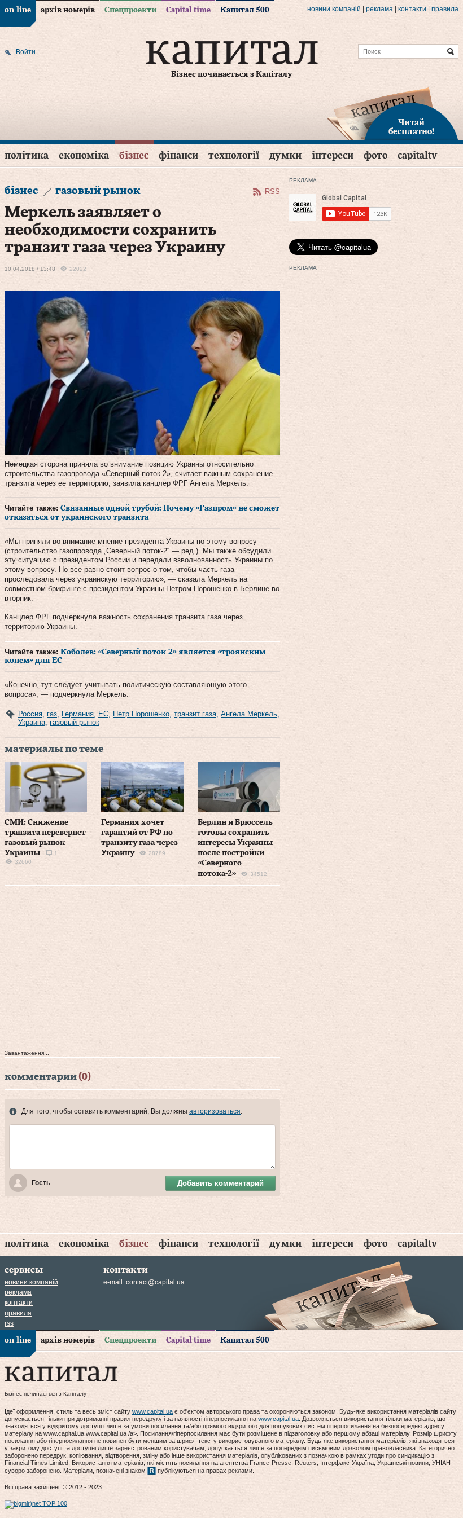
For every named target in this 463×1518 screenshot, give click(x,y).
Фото (375, 155)
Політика (27, 155)
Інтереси (332, 155)
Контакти (412, 9)
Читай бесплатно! (411, 127)
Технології (233, 155)
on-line (18, 10)
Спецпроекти (130, 10)
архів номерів (68, 10)
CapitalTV (417, 155)
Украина (31, 722)
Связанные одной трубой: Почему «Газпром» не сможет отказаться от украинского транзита (142, 512)
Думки (285, 155)
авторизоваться (215, 1111)
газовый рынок (74, 722)
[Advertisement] (142, 970)
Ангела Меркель (249, 714)
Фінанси (178, 155)
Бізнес (133, 155)
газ (52, 714)
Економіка (84, 155)
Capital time (188, 10)
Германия (78, 714)
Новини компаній (334, 9)
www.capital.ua (152, 1411)
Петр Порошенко (141, 714)
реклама (379, 9)
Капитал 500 (244, 10)
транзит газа (195, 714)
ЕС (103, 714)
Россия (30, 714)
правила (444, 9)
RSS (272, 191)
